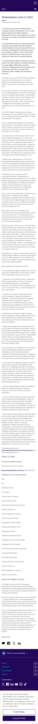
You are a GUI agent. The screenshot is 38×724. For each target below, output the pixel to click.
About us (4, 663)
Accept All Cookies (19, 718)
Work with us (5, 667)
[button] (19, 653)
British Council (6, 3)
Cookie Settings (19, 712)
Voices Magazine (7, 670)
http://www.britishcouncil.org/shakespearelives (17, 450)
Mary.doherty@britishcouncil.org (13, 470)
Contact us (5, 674)
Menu (4, 9)
